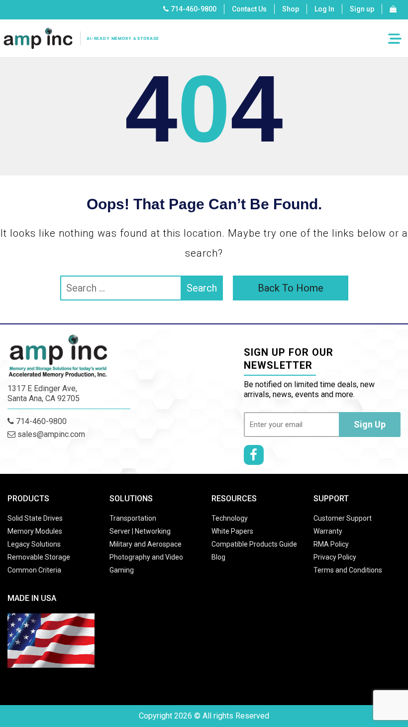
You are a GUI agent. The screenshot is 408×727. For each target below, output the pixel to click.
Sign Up (370, 424)
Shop (290, 9)
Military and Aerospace (145, 544)
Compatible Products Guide (254, 544)
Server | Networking (140, 531)
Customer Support (342, 518)
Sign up (362, 9)
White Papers (232, 531)
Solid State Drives (35, 518)
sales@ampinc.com (50, 434)
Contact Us (249, 9)
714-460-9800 (193, 9)
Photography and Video (146, 557)
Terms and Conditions (347, 570)
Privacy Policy (334, 557)
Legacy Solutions (34, 544)
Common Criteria (34, 570)
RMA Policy (331, 544)
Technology (229, 518)
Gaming (121, 570)
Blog (218, 557)
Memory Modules (34, 531)
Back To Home (290, 288)
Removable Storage (38, 557)
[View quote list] (393, 9)
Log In (324, 9)
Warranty (327, 531)
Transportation (132, 518)
